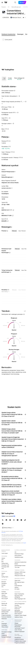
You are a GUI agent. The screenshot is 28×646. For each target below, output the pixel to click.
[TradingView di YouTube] (10, 520)
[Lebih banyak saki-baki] (8, 7)
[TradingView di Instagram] (14, 520)
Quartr (24, 542)
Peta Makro (4, 596)
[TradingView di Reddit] (3, 524)
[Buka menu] (2, 2)
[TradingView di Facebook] (6, 520)
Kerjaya (16, 587)
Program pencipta (6, 615)
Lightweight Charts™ (20, 628)
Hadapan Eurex (18, 573)
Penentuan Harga (19, 553)
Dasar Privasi (18, 607)
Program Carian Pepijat (20, 615)
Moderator (4, 618)
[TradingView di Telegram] (21, 520)
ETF (3, 560)
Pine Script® (5, 598)
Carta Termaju (18, 629)
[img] (23, 17)
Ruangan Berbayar (6, 637)
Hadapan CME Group (20, 572)
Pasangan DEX (5, 566)
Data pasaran (18, 555)
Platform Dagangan (19, 631)
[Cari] (15, 2)
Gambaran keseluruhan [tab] (8, 34)
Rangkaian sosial (6, 610)
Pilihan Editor (5, 627)
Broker (16, 563)
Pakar (3, 633)
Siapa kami (17, 580)
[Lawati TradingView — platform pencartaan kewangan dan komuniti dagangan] (8, 70)
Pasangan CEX (5, 565)
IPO (2, 586)
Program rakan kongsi (20, 641)
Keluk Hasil (4, 593)
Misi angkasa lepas (19, 582)
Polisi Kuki (17, 608)
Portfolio (4, 591)
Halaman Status (19, 617)
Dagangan (4, 623)
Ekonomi (4, 581)
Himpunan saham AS (20, 575)
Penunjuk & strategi (6, 631)
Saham (3, 558)
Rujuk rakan (5, 613)
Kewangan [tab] (20, 34)
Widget (16, 623)
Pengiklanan (18, 637)
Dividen (3, 585)
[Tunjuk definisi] (14, 90)
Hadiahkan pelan (19, 557)
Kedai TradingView (19, 594)
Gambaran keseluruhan (20, 562)
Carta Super (5, 553)
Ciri (15, 552)
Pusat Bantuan (18, 585)
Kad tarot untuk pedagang (19, 596)
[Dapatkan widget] (24, 311)
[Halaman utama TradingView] (8, 513)
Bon (3, 561)
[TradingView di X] (3, 520)
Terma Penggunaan (20, 603)
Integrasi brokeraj (19, 639)
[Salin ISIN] (13, 210)
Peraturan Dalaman (6, 617)
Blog (16, 583)
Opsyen (4, 595)
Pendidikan (4, 625)
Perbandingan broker (20, 565)
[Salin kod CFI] (8, 221)
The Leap (17, 567)
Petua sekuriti (18, 613)
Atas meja (4, 605)
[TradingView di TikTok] (25, 520)
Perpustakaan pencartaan (18, 625)
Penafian (17, 605)
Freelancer (4, 635)
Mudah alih (4, 603)
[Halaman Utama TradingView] (5, 2)
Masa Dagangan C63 (20, 598)
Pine (3, 568)
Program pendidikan (20, 642)
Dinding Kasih (5, 611)
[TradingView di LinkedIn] (17, 520)
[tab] (14, 231)
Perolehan (4, 583)
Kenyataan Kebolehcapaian (19, 611)
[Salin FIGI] (13, 215)
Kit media (17, 589)
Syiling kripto (5, 563)
